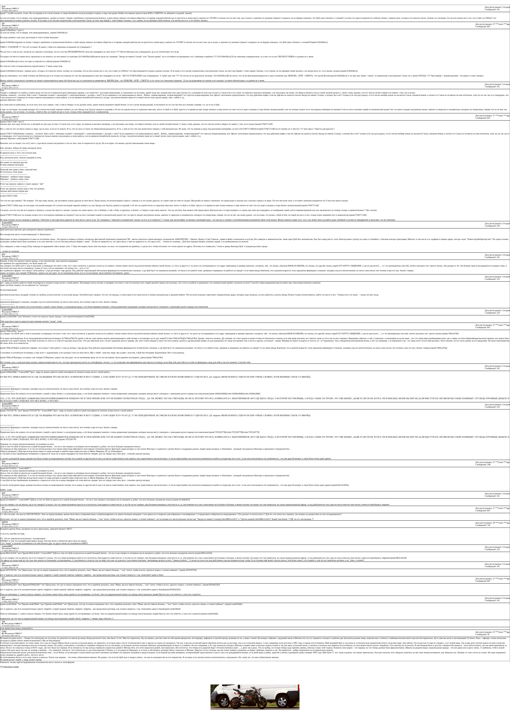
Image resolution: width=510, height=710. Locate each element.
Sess (3, 461)
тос (3, 23)
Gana (4, 631)
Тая (3, 621)
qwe (3, 6)
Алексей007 (7, 222)
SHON (5, 522)
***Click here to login (9, 667)
